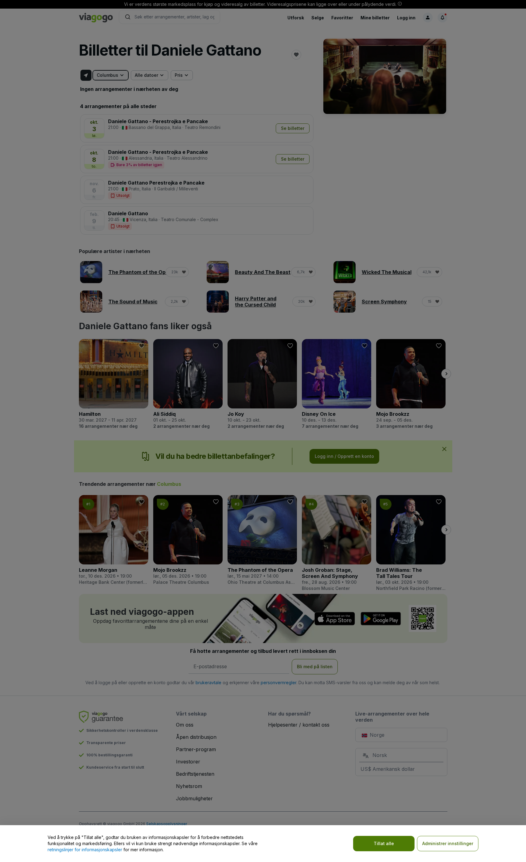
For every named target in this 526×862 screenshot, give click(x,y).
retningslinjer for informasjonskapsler (85, 849)
